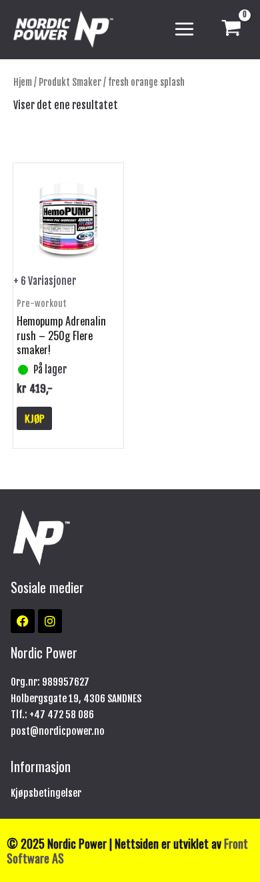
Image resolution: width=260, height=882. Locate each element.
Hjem (22, 83)
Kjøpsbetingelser (46, 793)
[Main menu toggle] (184, 29)
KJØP (35, 418)
